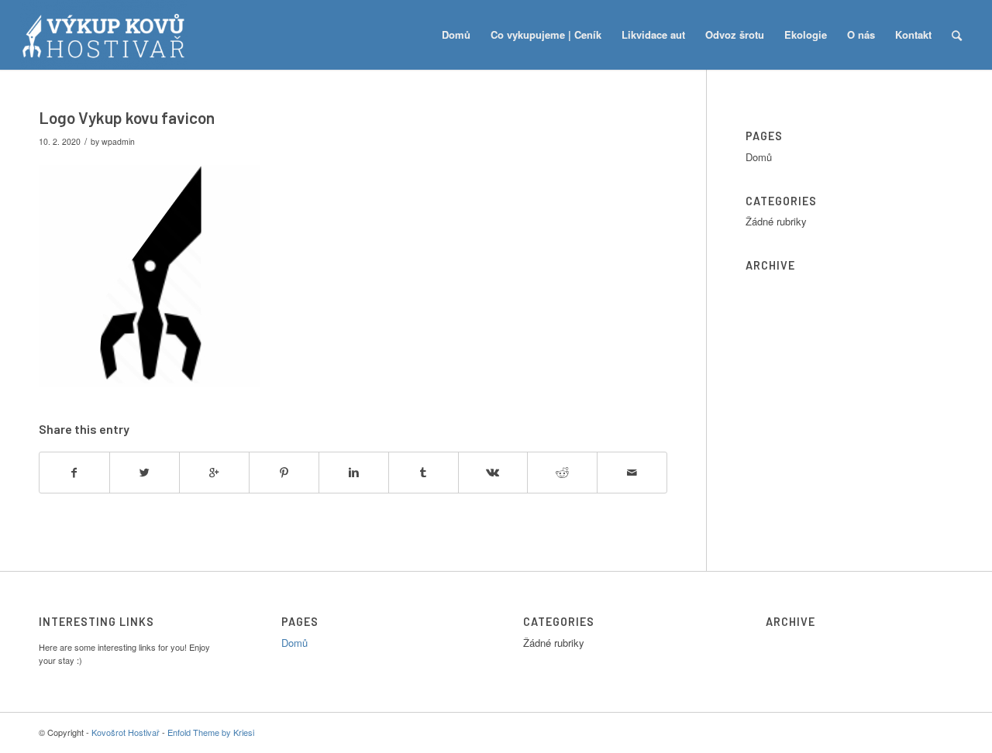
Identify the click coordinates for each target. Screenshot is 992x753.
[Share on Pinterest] (284, 472)
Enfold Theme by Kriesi (210, 732)
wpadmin (118, 141)
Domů (759, 157)
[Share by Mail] (632, 472)
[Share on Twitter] (144, 472)
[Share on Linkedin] (353, 472)
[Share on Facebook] (74, 472)
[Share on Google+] (214, 472)
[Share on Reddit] (562, 472)
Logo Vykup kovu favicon (127, 117)
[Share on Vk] (493, 472)
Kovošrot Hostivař (125, 732)
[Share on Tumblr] (423, 472)
